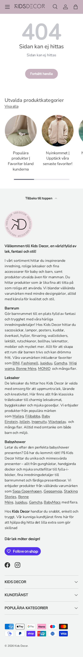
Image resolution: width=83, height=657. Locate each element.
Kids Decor (21, 646)
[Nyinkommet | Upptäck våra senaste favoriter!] (58, 130)
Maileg (18, 416)
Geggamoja (53, 491)
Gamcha (60, 363)
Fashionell (29, 363)
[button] (76, 7)
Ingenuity (39, 421)
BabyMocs (52, 502)
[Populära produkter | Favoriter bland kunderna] (21, 130)
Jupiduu (46, 363)
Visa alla (11, 106)
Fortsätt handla (41, 73)
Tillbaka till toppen (39, 198)
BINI (15, 363)
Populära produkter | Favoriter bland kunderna (21, 161)
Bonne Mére (25, 368)
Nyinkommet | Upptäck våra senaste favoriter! (57, 158)
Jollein (24, 421)
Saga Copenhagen (27, 491)
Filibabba (32, 416)
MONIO (44, 368)
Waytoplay (57, 421)
